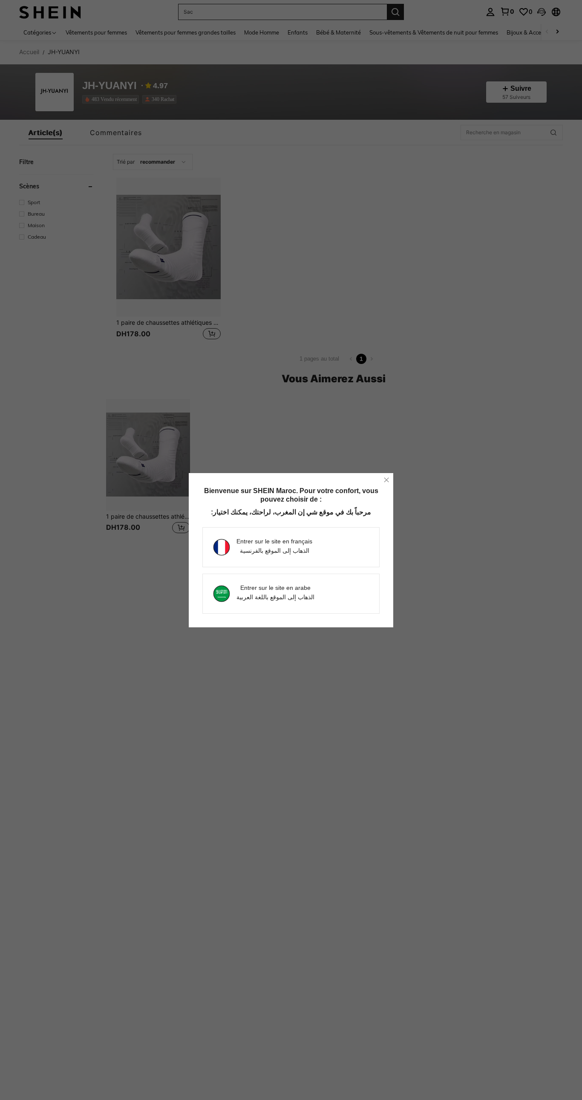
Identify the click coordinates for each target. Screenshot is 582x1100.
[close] (386, 480)
